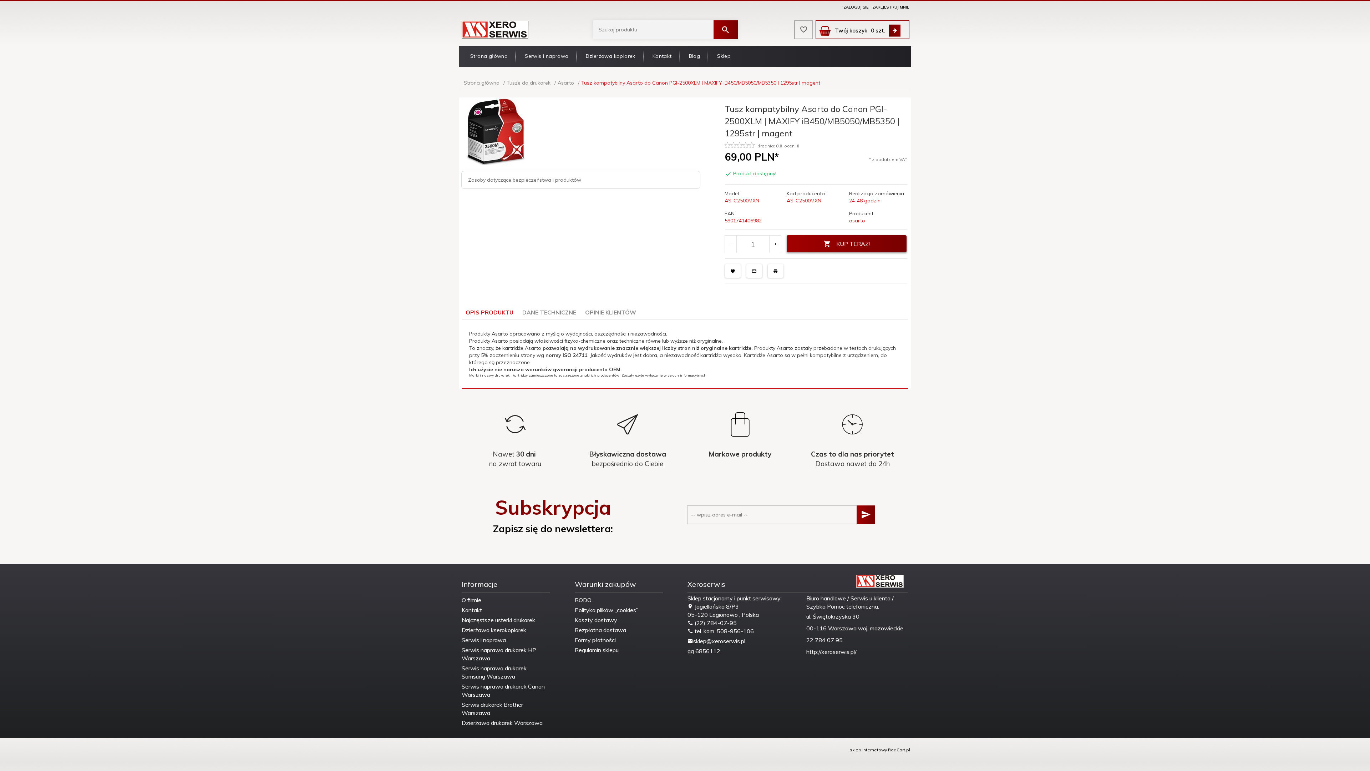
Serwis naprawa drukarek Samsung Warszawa (494, 672)
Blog (694, 56)
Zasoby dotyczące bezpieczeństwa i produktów (524, 180)
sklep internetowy (868, 749)
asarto (857, 220)
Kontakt (662, 56)
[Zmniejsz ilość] (731, 244)
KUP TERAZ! (853, 243)
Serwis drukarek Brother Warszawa (492, 708)
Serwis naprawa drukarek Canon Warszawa (503, 690)
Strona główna (489, 56)
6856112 (707, 651)
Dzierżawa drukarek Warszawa (502, 722)
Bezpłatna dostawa (600, 630)
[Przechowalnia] (803, 29)
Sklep (724, 56)
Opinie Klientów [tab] (610, 312)
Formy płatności (595, 640)
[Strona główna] (495, 29)
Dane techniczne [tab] (549, 312)
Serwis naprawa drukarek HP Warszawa (499, 654)
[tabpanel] (685, 354)
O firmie (471, 600)
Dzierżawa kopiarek (610, 56)
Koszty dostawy (596, 620)
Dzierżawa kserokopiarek (494, 630)
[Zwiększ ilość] (775, 244)
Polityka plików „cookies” (606, 610)
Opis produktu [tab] (489, 312)
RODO (583, 600)
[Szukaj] (725, 29)
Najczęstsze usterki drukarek (498, 620)
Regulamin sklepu (597, 650)
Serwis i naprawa (546, 56)
